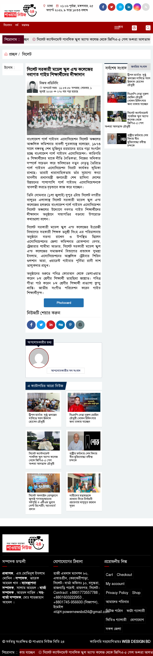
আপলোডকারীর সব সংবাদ (65, 370)
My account (115, 584)
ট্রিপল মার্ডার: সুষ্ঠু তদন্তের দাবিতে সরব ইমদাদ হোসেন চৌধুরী (43, 418)
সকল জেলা (113, 629)
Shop (136, 593)
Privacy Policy (117, 593)
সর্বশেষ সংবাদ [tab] (116, 68)
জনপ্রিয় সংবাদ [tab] (139, 66)
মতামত (25, 25)
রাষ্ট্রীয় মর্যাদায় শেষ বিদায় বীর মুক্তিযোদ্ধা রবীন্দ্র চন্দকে (83, 457)
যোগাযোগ (137, 620)
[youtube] (137, 7)
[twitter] (111, 7)
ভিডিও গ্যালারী (116, 620)
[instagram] (120, 7)
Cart (109, 575)
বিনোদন (8, 25)
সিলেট (26, 54)
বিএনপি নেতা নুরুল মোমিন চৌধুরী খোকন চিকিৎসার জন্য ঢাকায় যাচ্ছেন (84, 418)
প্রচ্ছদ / (14, 54)
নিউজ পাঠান (114, 611)
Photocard (64, 303)
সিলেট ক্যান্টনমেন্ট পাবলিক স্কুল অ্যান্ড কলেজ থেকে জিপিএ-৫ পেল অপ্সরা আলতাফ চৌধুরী (84, 39)
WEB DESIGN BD (136, 641)
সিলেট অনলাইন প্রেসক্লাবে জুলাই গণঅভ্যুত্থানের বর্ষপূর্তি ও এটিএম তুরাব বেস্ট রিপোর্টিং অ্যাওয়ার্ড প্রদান (43, 502)
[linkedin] (128, 7)
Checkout (124, 575)
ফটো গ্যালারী (136, 611)
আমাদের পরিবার (117, 602)
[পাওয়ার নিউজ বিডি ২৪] (19, 10)
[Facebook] (31, 324)
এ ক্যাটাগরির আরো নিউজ (45, 386)
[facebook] (103, 7)
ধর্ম (16, 25)
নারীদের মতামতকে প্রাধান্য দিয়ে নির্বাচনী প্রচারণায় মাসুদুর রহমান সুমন (83, 501)
